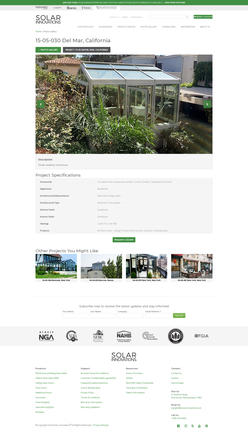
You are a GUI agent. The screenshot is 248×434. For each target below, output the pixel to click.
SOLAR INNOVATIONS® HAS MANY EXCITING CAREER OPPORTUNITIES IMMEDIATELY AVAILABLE (124, 2)
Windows (40, 412)
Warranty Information (91, 402)
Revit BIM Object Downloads (139, 383)
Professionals (136, 17)
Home (38, 31)
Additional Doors (44, 393)
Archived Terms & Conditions (95, 373)
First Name (68, 311)
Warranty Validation (90, 407)
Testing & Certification (137, 388)
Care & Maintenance (90, 388)
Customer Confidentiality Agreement (98, 378)
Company (122, 311)
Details (129, 378)
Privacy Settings (101, 425)
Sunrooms (41, 397)
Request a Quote (203, 17)
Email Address (153, 311)
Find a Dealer (177, 383)
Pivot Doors (41, 388)
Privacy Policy (87, 393)
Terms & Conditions (90, 397)
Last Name (95, 311)
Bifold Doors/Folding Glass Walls (51, 373)
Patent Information (135, 393)
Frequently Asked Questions (94, 383)
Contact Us (114, 17)
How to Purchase (134, 373)
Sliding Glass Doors (45, 383)
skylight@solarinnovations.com (186, 408)
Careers (125, 17)
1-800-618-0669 (178, 418)
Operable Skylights (45, 407)
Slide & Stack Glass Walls (47, 378)
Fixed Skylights (43, 402)
